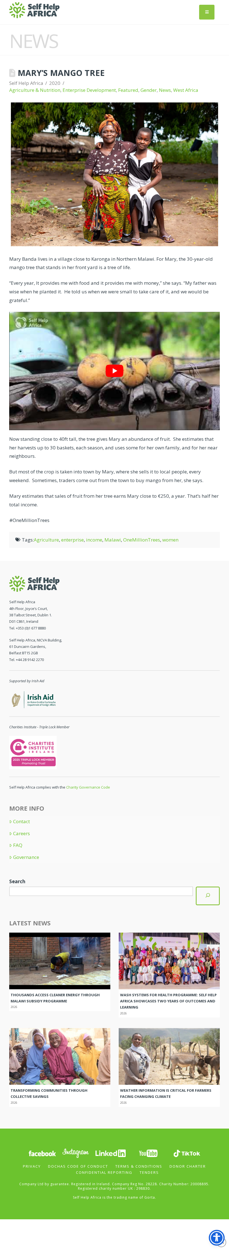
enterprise (72, 540)
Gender (148, 90)
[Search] (208, 896)
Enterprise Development (89, 90)
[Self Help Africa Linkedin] (109, 1153)
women (170, 540)
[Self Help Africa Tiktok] (187, 1153)
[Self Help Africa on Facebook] (42, 1153)
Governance (26, 857)
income (94, 540)
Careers (21, 833)
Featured (128, 90)
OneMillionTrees (141, 540)
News (165, 90)
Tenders (149, 1172)
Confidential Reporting (104, 1172)
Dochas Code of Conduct (78, 1166)
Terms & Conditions (138, 1166)
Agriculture (46, 540)
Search (17, 881)
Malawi (112, 540)
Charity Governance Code (88, 787)
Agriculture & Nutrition (34, 90)
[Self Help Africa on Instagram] (76, 1153)
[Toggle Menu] (206, 12)
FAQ (17, 845)
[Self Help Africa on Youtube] (148, 1153)
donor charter (188, 1166)
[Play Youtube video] (114, 371)
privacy (32, 1166)
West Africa (185, 90)
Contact (21, 821)
